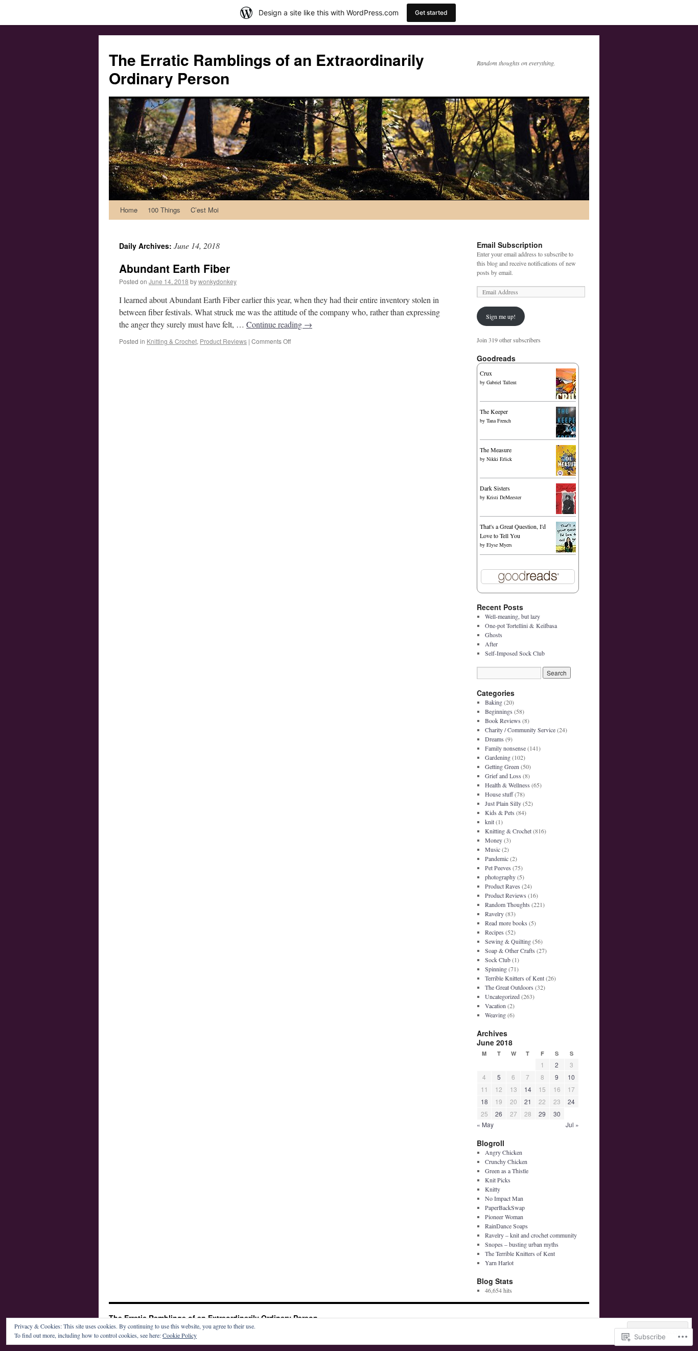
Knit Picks (497, 1180)
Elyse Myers (499, 544)
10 (571, 1077)
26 (498, 1113)
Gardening (497, 757)
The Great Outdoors (509, 987)
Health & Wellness (507, 785)
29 (542, 1113)
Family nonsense (505, 748)
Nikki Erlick (499, 458)
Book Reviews (503, 720)
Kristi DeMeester (503, 497)
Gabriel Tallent (501, 382)
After (491, 644)
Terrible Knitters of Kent (514, 978)
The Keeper (494, 411)
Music (492, 849)
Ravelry (494, 914)
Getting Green (502, 766)
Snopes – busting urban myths (522, 1244)
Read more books (506, 923)
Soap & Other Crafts (510, 950)
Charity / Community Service (520, 730)
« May (485, 1124)
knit (489, 822)
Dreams (494, 739)
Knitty (492, 1189)
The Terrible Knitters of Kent (520, 1253)
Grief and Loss (503, 776)
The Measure (495, 450)
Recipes (494, 932)
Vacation (495, 1005)
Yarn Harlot (499, 1263)
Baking (493, 702)
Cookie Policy (179, 1335)
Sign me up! (501, 316)
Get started (431, 12)
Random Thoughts (507, 904)
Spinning (496, 969)
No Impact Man (504, 1198)
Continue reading (279, 324)
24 (571, 1101)
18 (484, 1101)
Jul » (572, 1124)
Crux (486, 373)
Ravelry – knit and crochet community (531, 1235)
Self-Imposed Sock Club (515, 653)
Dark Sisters (495, 488)
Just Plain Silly (503, 803)
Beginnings (499, 711)
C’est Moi (205, 210)
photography (500, 877)
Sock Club (497, 960)
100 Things (164, 210)
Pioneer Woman (504, 1217)
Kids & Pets (500, 812)
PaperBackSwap (505, 1207)
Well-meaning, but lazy (512, 616)
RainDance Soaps (506, 1226)
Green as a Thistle (506, 1171)
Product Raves (502, 886)
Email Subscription (510, 245)
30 (557, 1113)
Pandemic (496, 858)
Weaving (495, 1015)
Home (128, 210)
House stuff (499, 794)
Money (493, 840)
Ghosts (493, 635)
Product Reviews (223, 341)
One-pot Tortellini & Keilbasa (521, 625)
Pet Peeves (498, 868)
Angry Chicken (503, 1152)
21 (527, 1101)
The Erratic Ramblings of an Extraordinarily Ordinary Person (266, 69)
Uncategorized (502, 996)
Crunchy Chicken (506, 1161)
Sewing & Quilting (508, 941)
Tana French (498, 420)
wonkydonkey (217, 281)
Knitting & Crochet (172, 341)
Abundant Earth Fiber (174, 268)
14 (527, 1089)
